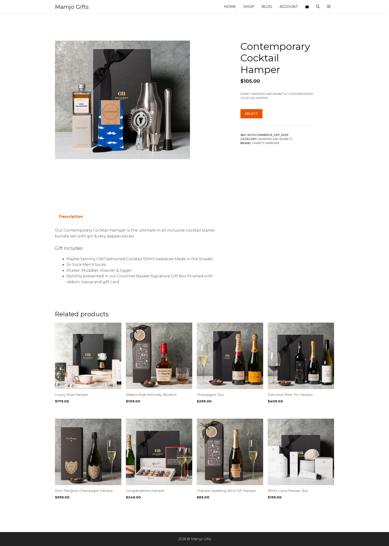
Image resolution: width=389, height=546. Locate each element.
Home (230, 7)
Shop (248, 7)
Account (289, 7)
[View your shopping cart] (307, 7)
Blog (267, 7)
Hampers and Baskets (268, 94)
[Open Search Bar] (317, 7)
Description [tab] (71, 216)
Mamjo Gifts (72, 6)
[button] (328, 7)
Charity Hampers (265, 143)
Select (251, 114)
